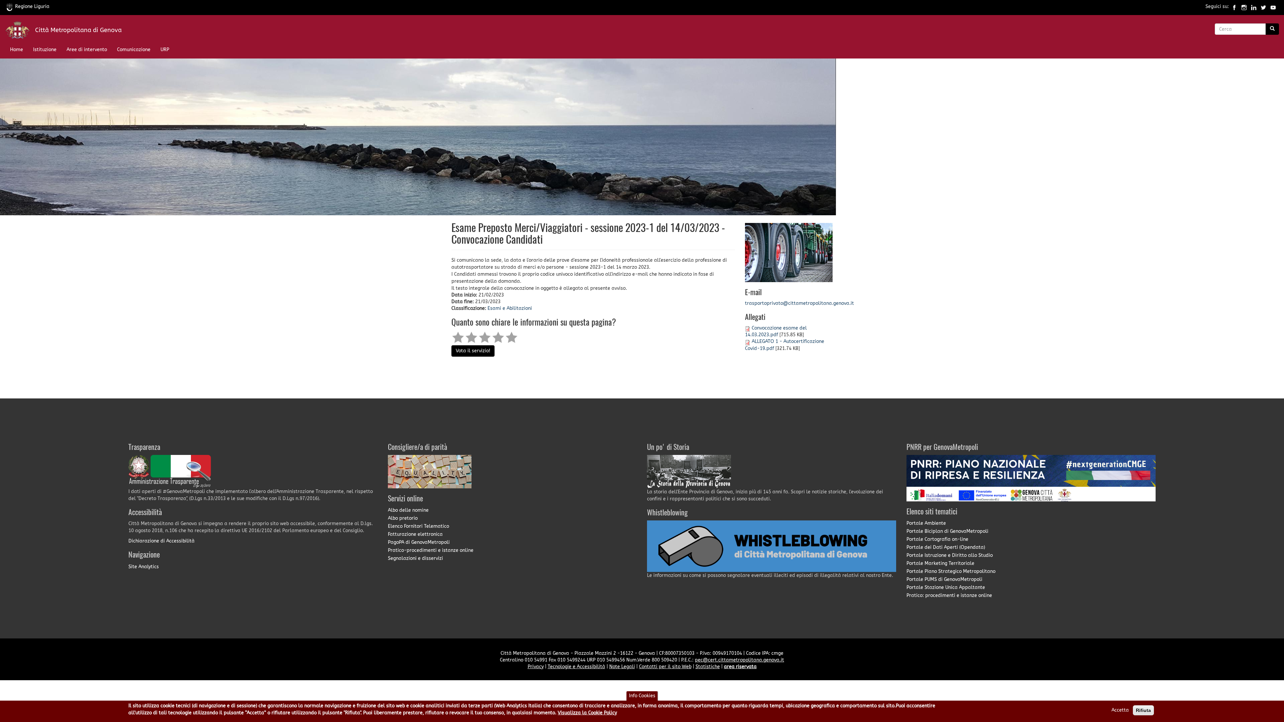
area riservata (740, 667)
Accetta (1120, 710)
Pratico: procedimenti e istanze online (949, 595)
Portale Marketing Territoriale (940, 563)
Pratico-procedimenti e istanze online (430, 550)
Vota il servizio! (473, 351)
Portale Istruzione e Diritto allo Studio (949, 555)
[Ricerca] (1272, 29)
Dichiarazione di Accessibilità (161, 541)
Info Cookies (642, 696)
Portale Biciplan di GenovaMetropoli (947, 531)
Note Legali (622, 667)
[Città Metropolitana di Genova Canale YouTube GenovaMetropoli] (1273, 6)
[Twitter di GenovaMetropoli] (1263, 6)
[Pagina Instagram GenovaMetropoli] (1244, 6)
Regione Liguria (32, 6)
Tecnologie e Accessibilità (576, 667)
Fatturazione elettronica (415, 534)
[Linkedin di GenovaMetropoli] (1254, 6)
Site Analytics (143, 567)
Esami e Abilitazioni (510, 308)
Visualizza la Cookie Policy (587, 713)
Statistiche (708, 667)
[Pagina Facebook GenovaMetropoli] (1234, 6)
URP (164, 49)
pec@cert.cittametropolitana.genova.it (739, 660)
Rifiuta (1143, 710)
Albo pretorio (403, 518)
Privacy (536, 667)
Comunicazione (133, 49)
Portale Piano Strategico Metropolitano (950, 571)
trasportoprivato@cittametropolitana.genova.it (799, 303)
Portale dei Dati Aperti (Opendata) (945, 547)
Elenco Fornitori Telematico (418, 526)
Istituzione (45, 49)
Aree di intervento (87, 49)
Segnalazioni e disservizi (415, 558)
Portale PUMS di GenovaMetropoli (944, 579)
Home (16, 49)
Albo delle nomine (408, 510)
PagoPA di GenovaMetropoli (419, 542)
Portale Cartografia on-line (937, 539)
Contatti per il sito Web (665, 667)
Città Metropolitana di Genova (78, 30)
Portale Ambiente (926, 523)
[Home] (20, 31)
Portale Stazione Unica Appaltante (945, 587)
